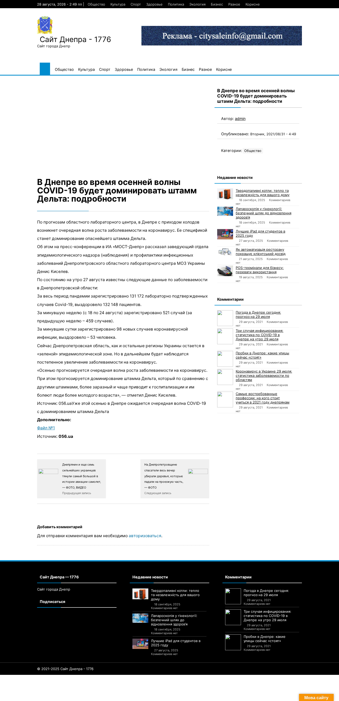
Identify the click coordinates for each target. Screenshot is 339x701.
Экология (197, 4)
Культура (117, 4)
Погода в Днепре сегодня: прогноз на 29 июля (258, 314)
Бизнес (217, 4)
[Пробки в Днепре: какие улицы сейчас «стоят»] (225, 359)
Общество (96, 4)
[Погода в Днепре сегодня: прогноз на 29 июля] (225, 318)
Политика (176, 4)
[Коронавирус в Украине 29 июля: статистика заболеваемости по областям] (225, 377)
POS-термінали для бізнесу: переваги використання (260, 270)
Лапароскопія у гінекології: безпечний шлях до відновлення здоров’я (263, 213)
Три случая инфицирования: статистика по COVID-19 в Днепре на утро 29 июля (259, 334)
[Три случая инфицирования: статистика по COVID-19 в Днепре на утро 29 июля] (225, 336)
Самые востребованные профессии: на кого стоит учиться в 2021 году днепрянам (262, 398)
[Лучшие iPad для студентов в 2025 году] (225, 234)
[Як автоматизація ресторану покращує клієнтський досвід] (225, 251)
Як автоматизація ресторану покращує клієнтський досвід (261, 251)
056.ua (66, 436)
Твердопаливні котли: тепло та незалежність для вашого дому (262, 192)
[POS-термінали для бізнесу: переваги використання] (225, 271)
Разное (234, 4)
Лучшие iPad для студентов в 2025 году (260, 233)
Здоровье (154, 4)
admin (240, 118)
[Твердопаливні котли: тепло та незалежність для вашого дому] (225, 193)
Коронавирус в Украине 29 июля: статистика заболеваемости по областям (264, 375)
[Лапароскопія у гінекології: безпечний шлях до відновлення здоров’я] (225, 211)
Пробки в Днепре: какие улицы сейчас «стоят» (262, 355)
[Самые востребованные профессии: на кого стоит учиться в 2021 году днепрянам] (225, 399)
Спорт (136, 4)
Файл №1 (46, 427)
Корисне (253, 4)
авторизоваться (145, 535)
